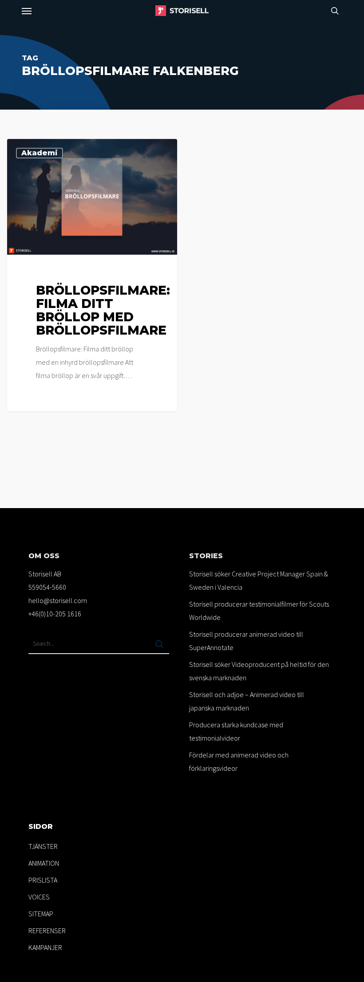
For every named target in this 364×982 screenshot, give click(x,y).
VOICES (39, 896)
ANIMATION (43, 863)
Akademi (39, 153)
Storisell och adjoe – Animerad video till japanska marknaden (246, 701)
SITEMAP (40, 913)
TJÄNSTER (43, 846)
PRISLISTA (42, 880)
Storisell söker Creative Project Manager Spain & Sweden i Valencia (258, 580)
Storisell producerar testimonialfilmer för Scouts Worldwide (259, 610)
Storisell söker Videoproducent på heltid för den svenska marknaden (259, 671)
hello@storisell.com (57, 600)
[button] (27, 10)
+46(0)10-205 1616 (54, 613)
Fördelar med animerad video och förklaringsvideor (239, 761)
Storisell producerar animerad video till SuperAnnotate (246, 641)
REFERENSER (47, 930)
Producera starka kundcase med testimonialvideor (236, 731)
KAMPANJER (45, 947)
